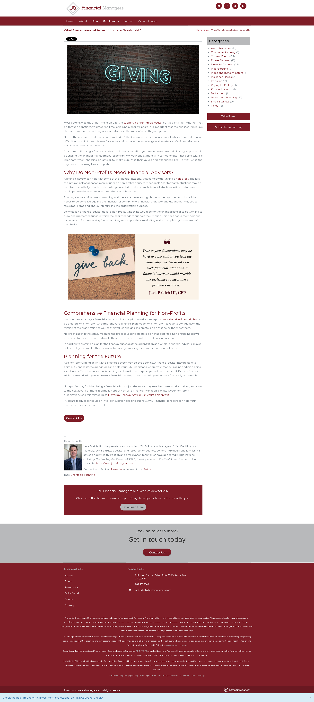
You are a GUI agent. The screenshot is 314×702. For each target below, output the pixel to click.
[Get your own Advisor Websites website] (237, 689)
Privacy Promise (139, 675)
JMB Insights (111, 21)
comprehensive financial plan (178, 319)
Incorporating (219, 68)
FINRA (139, 651)
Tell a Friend (228, 116)
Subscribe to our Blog (228, 127)
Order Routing (198, 675)
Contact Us (74, 418)
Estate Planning (220, 60)
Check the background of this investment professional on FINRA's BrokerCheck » (53, 697)
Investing (216, 81)
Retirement (218, 93)
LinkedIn (116, 469)
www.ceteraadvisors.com (175, 645)
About (83, 21)
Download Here (133, 507)
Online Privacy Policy (119, 675)
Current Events (220, 56)
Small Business (220, 101)
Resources (71, 587)
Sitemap (70, 605)
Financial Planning (222, 64)
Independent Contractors (227, 72)
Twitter (148, 469)
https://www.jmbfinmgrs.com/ (114, 463)
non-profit (182, 178)
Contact (128, 21)
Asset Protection (221, 48)
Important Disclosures (179, 675)
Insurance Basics (221, 76)
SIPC (145, 651)
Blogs (206, 30)
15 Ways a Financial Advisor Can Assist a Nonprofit (138, 394)
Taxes (214, 105)
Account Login (147, 21)
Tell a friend (72, 593)
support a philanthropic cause (142, 122)
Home (70, 21)
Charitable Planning (83, 474)
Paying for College (222, 85)
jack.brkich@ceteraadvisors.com (153, 590)
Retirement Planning (224, 97)
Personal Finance (222, 89)
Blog (95, 21)
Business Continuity (157, 675)
